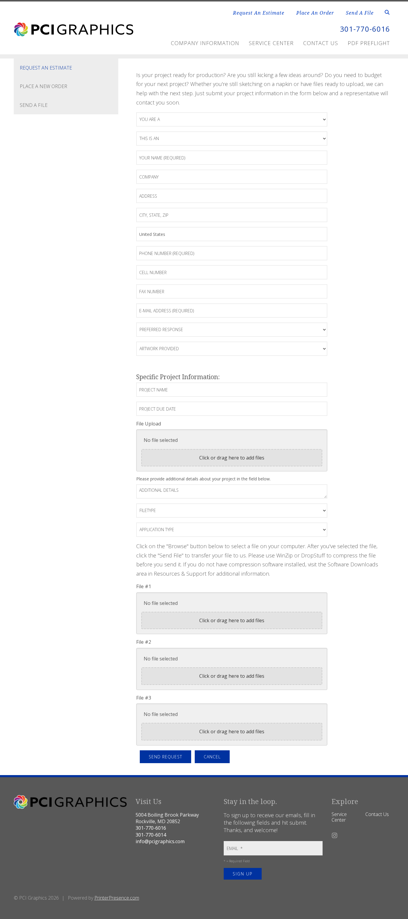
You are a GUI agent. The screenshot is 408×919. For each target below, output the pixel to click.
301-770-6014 (151, 835)
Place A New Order (43, 86)
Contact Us (320, 43)
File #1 (143, 586)
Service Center (271, 43)
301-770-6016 (365, 29)
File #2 (143, 642)
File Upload (148, 423)
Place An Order (315, 13)
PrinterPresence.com (116, 898)
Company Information (205, 43)
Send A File (360, 13)
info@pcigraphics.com (160, 841)
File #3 (143, 697)
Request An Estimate (258, 13)
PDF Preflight (369, 43)
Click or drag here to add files (231, 457)
